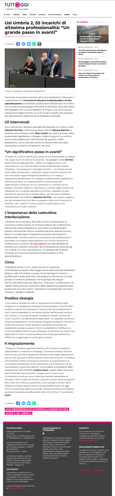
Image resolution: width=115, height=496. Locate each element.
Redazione (9, 36)
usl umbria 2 (23, 413)
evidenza (40, 409)
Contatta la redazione (88, 440)
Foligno (32, 14)
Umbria (67, 14)
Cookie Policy (98, 470)
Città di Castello (55, 14)
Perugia (16, 14)
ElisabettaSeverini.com (18, 488)
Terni (24, 14)
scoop (9, 413)
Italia (75, 14)
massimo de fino (58, 409)
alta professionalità (19, 409)
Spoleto (42, 14)
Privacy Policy (84, 470)
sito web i (39, 244)
